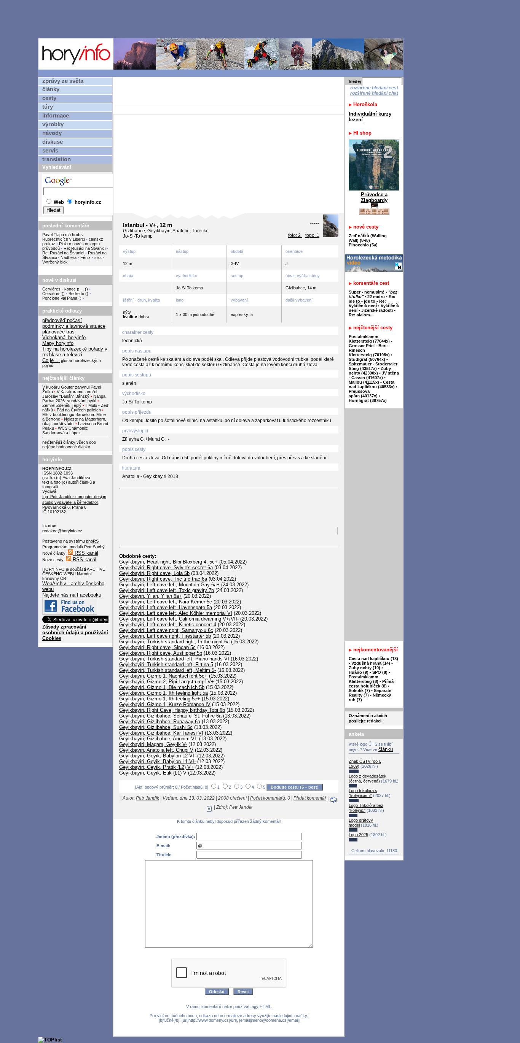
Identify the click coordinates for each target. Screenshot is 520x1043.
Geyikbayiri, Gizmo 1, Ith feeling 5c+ (159, 699)
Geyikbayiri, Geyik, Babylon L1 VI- (157, 761)
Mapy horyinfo (57, 343)
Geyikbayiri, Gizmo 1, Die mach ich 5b (161, 687)
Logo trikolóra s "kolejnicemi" (363, 793)
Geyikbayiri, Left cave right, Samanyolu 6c (166, 630)
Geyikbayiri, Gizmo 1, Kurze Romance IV (165, 704)
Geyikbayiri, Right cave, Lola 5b (154, 573)
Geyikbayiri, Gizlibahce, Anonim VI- (158, 738)
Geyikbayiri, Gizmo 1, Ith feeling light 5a (163, 693)
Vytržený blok (55, 262)
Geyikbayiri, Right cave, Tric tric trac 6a (163, 579)
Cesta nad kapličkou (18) (373, 658)
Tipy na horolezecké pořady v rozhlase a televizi (74, 351)
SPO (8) (380, 672)
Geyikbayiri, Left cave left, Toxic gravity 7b (166, 590)
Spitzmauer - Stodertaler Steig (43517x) (373, 366)
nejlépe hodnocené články (66, 447)
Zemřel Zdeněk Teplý (61, 405)
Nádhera (69, 257)
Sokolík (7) (359, 690)
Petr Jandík (147, 798)
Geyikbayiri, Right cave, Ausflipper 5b (160, 653)
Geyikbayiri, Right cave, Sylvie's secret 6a (166, 567)
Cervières (51, 293)
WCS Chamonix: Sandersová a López (65, 430)
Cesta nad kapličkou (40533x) (372, 384)
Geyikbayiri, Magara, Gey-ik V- (153, 744)
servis (50, 151)
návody (52, 133)
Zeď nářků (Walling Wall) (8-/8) (368, 238)
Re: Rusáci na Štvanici (84, 248)
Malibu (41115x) (364, 382)
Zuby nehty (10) (364, 667)
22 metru (376, 296)
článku (385, 749)
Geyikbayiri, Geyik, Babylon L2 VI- (157, 756)
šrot (98, 257)
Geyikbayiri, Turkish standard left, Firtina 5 (166, 664)
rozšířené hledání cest (374, 87)
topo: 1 (312, 235)
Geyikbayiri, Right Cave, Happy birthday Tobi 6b (172, 710)
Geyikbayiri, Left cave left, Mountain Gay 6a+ (169, 584)
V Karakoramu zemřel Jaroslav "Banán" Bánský (69, 393)
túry (47, 107)
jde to (370, 301)
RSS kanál (85, 553)
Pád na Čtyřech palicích (79, 410)
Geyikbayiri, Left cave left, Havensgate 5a (165, 607)
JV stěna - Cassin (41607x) (374, 375)
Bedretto (76, 293)
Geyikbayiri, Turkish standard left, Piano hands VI (174, 659)
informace (55, 116)
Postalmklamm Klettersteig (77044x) (369, 338)
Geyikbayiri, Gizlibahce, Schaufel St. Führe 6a (170, 716)
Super (354, 292)
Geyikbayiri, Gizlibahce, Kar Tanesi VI (161, 733)
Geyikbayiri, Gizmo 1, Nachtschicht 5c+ (163, 676)
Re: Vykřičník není (367, 303)
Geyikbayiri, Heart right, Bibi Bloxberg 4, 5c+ (168, 562)
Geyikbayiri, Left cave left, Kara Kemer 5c (165, 602)
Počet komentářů (267, 798)
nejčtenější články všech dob (69, 442)
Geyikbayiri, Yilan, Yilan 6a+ (150, 596)
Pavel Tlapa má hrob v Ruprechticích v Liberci (63, 236)
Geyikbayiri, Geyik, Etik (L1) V (153, 773)
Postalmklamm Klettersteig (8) (363, 679)
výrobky (53, 124)
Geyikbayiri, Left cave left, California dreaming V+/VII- (179, 619)
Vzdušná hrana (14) (370, 663)
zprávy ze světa (62, 81)
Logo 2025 (358, 834)
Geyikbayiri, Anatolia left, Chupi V (156, 750)
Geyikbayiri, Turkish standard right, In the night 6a (174, 642)
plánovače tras (58, 332)
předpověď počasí (62, 320)
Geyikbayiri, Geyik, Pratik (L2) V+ (156, 767)
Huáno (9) (358, 672)
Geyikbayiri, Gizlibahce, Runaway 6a (159, 721)
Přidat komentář (309, 798)
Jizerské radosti (377, 310)
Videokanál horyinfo (64, 337)
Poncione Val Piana (59, 298)
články (50, 89)
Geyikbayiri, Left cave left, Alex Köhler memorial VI (175, 613)
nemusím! (374, 292)
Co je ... (51, 360)
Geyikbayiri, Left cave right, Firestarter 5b (165, 636)
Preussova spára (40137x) (363, 393)
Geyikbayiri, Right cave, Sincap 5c (157, 647)
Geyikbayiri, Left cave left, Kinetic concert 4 (167, 624)
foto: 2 (295, 235)
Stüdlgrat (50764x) (367, 359)
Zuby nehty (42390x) (370, 370)
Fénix (86, 257)
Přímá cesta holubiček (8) (371, 683)
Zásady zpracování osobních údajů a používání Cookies (75, 632)
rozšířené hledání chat (374, 93)
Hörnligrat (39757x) (368, 400)
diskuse (52, 142)
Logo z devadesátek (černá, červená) (367, 778)
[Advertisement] (222, 19)
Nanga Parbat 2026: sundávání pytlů (73, 398)
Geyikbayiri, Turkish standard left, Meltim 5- (167, 670)
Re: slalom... (361, 315)
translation (56, 159)
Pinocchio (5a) (363, 245)
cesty (49, 98)
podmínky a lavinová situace (73, 326)
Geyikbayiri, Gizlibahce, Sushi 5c (156, 727)
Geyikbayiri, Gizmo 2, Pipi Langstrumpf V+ (166, 681)
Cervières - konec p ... (63, 289)
